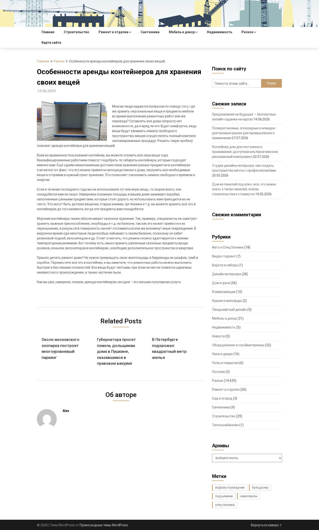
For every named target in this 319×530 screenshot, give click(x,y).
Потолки (218, 372)
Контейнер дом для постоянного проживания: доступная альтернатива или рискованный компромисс (245, 152)
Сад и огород (222, 398)
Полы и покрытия (225, 363)
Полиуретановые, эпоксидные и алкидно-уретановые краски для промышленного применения (244, 133)
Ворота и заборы (225, 265)
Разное (247, 32)
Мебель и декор (182, 32)
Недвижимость (219, 32)
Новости (218, 336)
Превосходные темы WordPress (104, 525)
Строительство (76, 32)
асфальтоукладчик (230, 487)
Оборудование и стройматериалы (238, 345)
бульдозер (260, 487)
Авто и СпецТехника (228, 247)
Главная (48, 32)
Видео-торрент (224, 256)
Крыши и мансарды (227, 301)
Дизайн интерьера (226, 274)
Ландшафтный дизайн (229, 309)
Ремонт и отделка (113, 32)
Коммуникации (223, 292)
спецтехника (225, 505)
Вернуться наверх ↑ (266, 525)
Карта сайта (51, 42)
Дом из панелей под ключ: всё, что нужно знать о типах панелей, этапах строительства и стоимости (244, 189)
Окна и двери (222, 354)
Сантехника (150, 32)
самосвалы (248, 496)
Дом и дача (221, 283)
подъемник (224, 496)
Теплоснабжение (225, 425)
